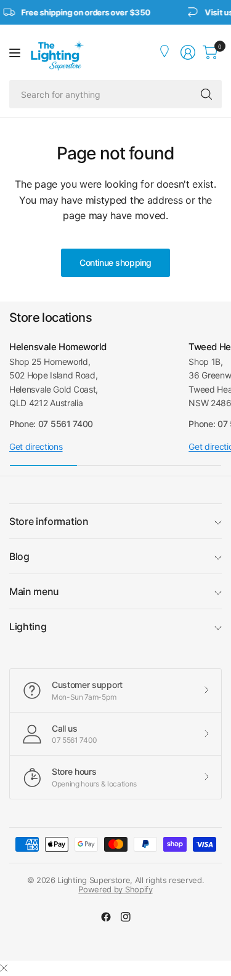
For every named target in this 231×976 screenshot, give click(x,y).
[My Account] (166, 52)
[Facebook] (106, 917)
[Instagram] (126, 917)
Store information (49, 521)
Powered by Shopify (115, 889)
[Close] (3, 968)
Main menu (34, 591)
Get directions (36, 446)
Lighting (27, 626)
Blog (19, 556)
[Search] (206, 94)
